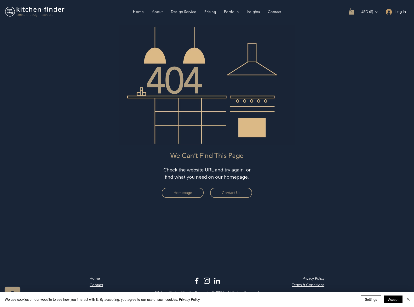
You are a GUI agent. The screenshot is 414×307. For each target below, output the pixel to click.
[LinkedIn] (217, 281)
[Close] (408, 299)
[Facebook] (197, 281)
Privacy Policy (189, 299)
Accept (393, 299)
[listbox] (369, 11)
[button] (352, 11)
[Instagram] (207, 281)
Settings (371, 299)
